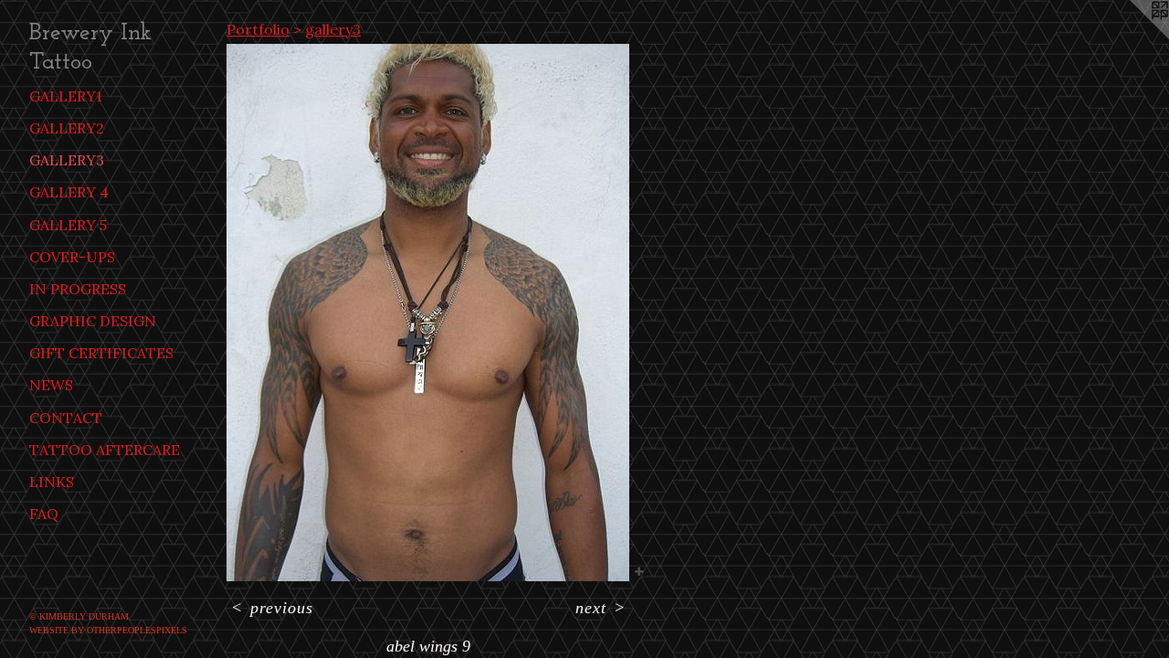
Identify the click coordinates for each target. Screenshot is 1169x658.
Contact (65, 418)
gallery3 (66, 160)
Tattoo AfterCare (104, 449)
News (51, 385)
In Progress (77, 289)
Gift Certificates (101, 353)
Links (51, 481)
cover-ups (72, 257)
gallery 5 (68, 225)
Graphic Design (92, 321)
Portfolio (258, 29)
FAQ (43, 513)
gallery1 (65, 96)
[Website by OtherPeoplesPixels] (1132, 36)
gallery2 (66, 128)
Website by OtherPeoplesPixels (108, 630)
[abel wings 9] (427, 312)
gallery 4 (69, 192)
